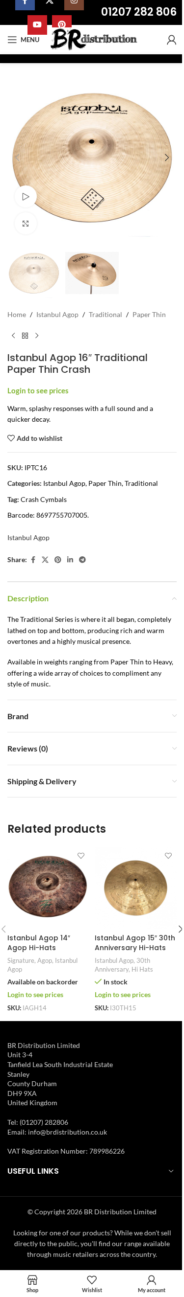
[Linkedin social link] (70, 560)
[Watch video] (26, 196)
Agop (44, 960)
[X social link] (45, 560)
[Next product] (37, 336)
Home (16, 314)
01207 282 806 (139, 12)
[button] (17, 157)
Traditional (105, 314)
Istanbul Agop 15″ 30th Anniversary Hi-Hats (135, 943)
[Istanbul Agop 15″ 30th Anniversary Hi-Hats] (136, 888)
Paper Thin (149, 314)
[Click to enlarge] (26, 223)
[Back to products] (25, 336)
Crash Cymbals (44, 499)
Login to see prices (38, 391)
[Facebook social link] (33, 560)
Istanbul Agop (57, 314)
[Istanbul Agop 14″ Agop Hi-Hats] (48, 888)
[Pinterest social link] (58, 560)
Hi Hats (142, 969)
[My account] (172, 39)
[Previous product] (13, 336)
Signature (20, 960)
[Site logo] (95, 39)
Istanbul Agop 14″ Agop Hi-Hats (38, 943)
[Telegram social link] (82, 560)
